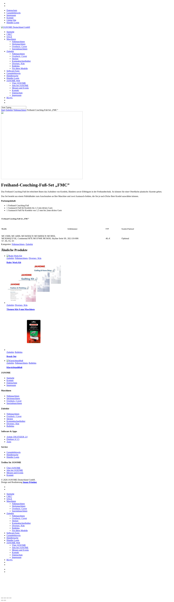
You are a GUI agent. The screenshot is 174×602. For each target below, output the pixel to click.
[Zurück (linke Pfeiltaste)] (2, 600)
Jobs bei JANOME (20, 85)
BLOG (10, 98)
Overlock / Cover (19, 46)
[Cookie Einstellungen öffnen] (21, 595)
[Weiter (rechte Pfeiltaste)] (5, 600)
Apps (9, 442)
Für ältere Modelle (20, 68)
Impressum (11, 15)
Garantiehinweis (14, 13)
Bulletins (16, 66)
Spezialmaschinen (19, 49)
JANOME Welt (13, 80)
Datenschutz (12, 10)
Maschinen (11, 39)
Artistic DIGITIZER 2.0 (17, 437)
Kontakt (10, 18)
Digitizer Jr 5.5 (13, 439)
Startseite (10, 32)
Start (3, 110)
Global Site (11, 20)
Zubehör (10, 51)
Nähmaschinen (18, 41)
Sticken (15, 58)
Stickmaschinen (18, 44)
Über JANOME (19, 83)
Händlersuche (12, 76)
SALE (9, 37)
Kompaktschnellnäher (21, 61)
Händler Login (13, 22)
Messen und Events (20, 88)
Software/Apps (13, 71)
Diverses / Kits (18, 63)
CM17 (9, 34)
